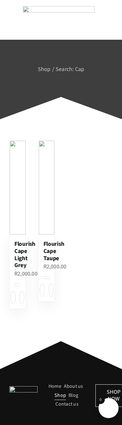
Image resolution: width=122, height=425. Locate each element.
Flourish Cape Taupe (53, 251)
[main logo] (59, 8)
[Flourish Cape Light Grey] (18, 188)
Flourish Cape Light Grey (24, 255)
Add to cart (13, 297)
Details (21, 297)
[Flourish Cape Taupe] (47, 188)
